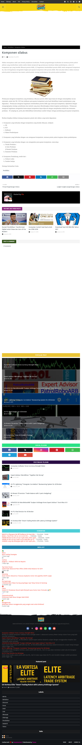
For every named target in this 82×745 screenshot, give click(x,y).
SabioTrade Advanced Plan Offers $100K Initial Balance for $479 (22, 569)
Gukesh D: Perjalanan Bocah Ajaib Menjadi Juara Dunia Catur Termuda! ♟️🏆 (26, 590)
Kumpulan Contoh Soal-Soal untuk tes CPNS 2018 (40, 228)
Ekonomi (5, 702)
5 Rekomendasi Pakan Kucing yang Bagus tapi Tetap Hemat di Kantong (24, 583)
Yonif (5, 687)
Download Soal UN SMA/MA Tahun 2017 (67, 228)
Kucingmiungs (6, 581)
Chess (4, 588)
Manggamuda (6, 602)
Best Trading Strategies (9, 554)
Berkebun (5, 699)
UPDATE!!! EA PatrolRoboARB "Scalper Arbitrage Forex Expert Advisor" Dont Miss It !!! (32, 388)
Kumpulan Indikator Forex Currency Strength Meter (21, 365)
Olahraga (5, 717)
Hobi (4, 708)
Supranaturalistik (7, 595)
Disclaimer (35, 1)
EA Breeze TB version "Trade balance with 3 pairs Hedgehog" (24, 423)
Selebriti (5, 723)
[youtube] (25, 455)
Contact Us (77, 742)
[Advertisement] (41, 28)
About (14, 1)
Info (4, 711)
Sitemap (8, 1)
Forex (4, 705)
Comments (8, 737)
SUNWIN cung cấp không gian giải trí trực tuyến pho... (19, 541)
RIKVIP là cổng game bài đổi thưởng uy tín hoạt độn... (19, 534)
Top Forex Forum (7, 567)
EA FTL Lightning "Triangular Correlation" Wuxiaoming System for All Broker (29, 400)
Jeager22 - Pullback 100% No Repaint (14, 562)
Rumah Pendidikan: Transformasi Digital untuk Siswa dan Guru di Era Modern (14, 229)
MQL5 (4, 553)
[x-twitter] (67, 2)
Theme (34, 742)
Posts (7, 736)
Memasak (5, 714)
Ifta (5, 57)
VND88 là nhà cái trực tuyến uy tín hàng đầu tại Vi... (18, 539)
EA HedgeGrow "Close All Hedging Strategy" (18, 435)
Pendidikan (11, 47)
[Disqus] (41, 323)
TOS (19, 1)
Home (2, 1)
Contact (42, 1)
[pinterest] (73, 2)
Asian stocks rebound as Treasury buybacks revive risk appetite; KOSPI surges (27, 576)
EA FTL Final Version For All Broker (15, 412)
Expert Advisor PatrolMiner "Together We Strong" (20, 376)
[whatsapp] (76, 2)
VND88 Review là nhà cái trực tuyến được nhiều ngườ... (19, 538)
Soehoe (4, 560)
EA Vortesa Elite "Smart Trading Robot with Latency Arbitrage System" (34, 521)
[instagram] (70, 2)
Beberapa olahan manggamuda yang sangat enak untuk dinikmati (23, 604)
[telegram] (79, 2)
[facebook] (64, 2)
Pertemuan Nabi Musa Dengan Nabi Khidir (15, 597)
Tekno (4, 726)
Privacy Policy (26, 1)
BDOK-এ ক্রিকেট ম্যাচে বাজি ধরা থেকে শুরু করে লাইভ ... (15, 536)
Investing (5, 574)
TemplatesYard (18, 742)
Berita (4, 696)
